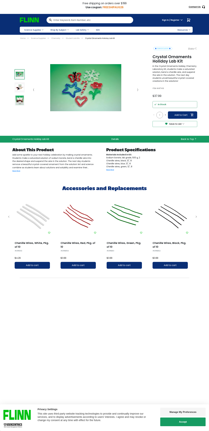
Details (115, 139)
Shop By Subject (58, 30)
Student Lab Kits (73, 38)
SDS (98, 30)
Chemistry (55, 38)
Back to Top (187, 139)
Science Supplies (32, 30)
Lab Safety (81, 30)
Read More (16, 171)
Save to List (175, 124)
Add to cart (32, 265)
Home (22, 38)
